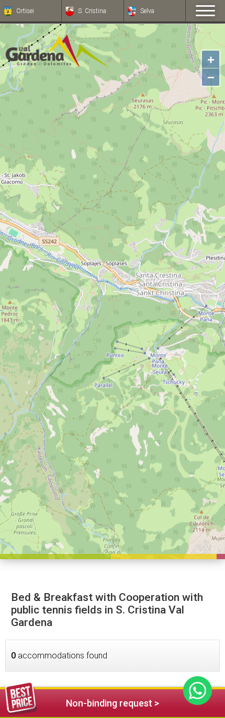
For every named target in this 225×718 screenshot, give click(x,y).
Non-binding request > (112, 703)
